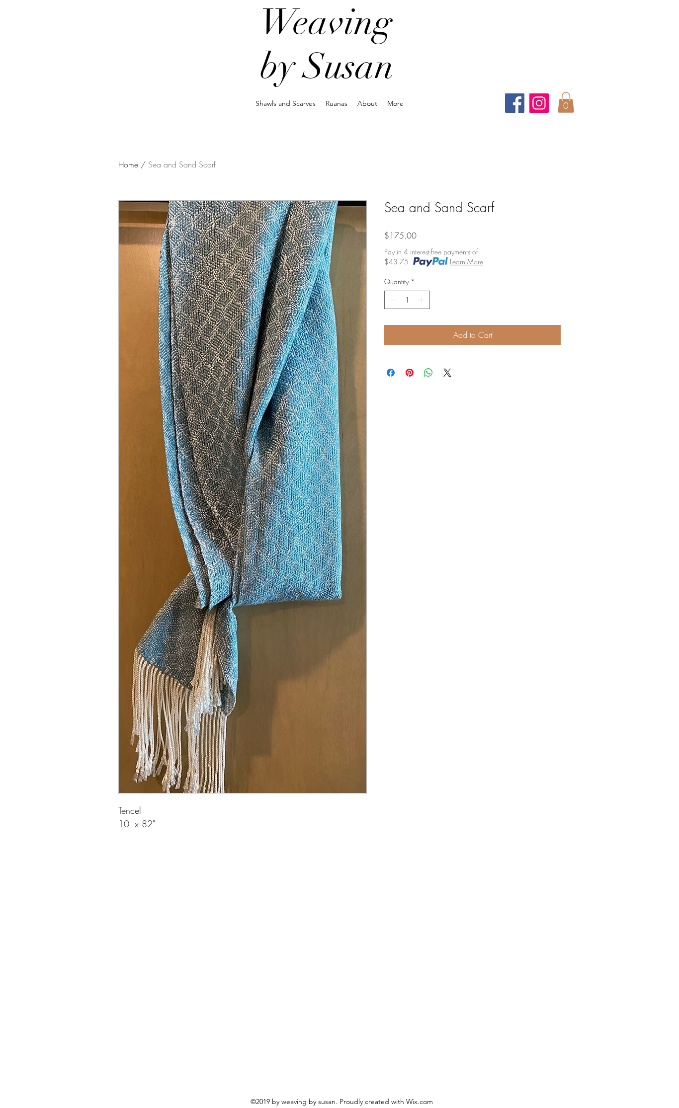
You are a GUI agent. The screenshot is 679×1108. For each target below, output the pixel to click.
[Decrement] (392, 300)
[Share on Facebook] (391, 373)
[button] (566, 102)
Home (128, 164)
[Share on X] (447, 373)
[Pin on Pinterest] (410, 373)
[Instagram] (539, 103)
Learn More (466, 261)
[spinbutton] (407, 300)
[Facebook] (514, 103)
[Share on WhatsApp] (428, 373)
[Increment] (422, 300)
